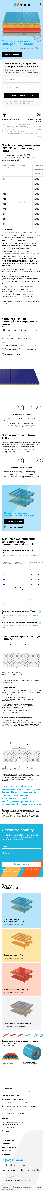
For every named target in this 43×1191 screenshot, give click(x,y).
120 (4, 594)
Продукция (7, 1088)
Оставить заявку (21, 864)
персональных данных (10, 871)
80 (4, 584)
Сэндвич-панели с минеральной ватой (18, 1092)
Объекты (6, 1144)
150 (4, 599)
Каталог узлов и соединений (10, 1044)
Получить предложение (22, 95)
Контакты (6, 1154)
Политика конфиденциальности (16, 1180)
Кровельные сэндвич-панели (14, 1102)
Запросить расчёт (13, 355)
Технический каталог (15, 924)
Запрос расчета (9, 1147)
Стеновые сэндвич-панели (13, 1099)
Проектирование (9, 1127)
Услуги (5, 1119)
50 (4, 574)
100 (4, 589)
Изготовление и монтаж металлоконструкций (12, 1123)
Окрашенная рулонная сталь (14, 1113)
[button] (11, 407)
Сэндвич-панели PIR (11, 1095)
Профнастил (7, 1109)
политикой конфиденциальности (16, 103)
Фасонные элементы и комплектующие (19, 1106)
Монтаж (5, 1134)
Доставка (6, 1131)
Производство (8, 1140)
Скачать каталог (11, 55)
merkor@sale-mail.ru (14, 1165)
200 (5, 604)
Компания (6, 1151)
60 (4, 579)
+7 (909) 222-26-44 (12, 1160)
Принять (38, 1187)
